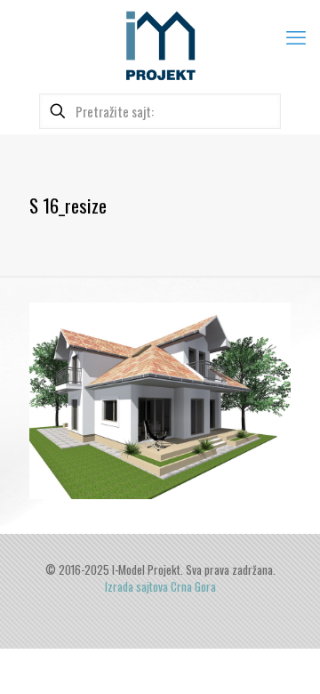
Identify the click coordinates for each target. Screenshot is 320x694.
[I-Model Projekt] (160, 44)
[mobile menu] (296, 35)
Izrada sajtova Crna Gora (160, 586)
